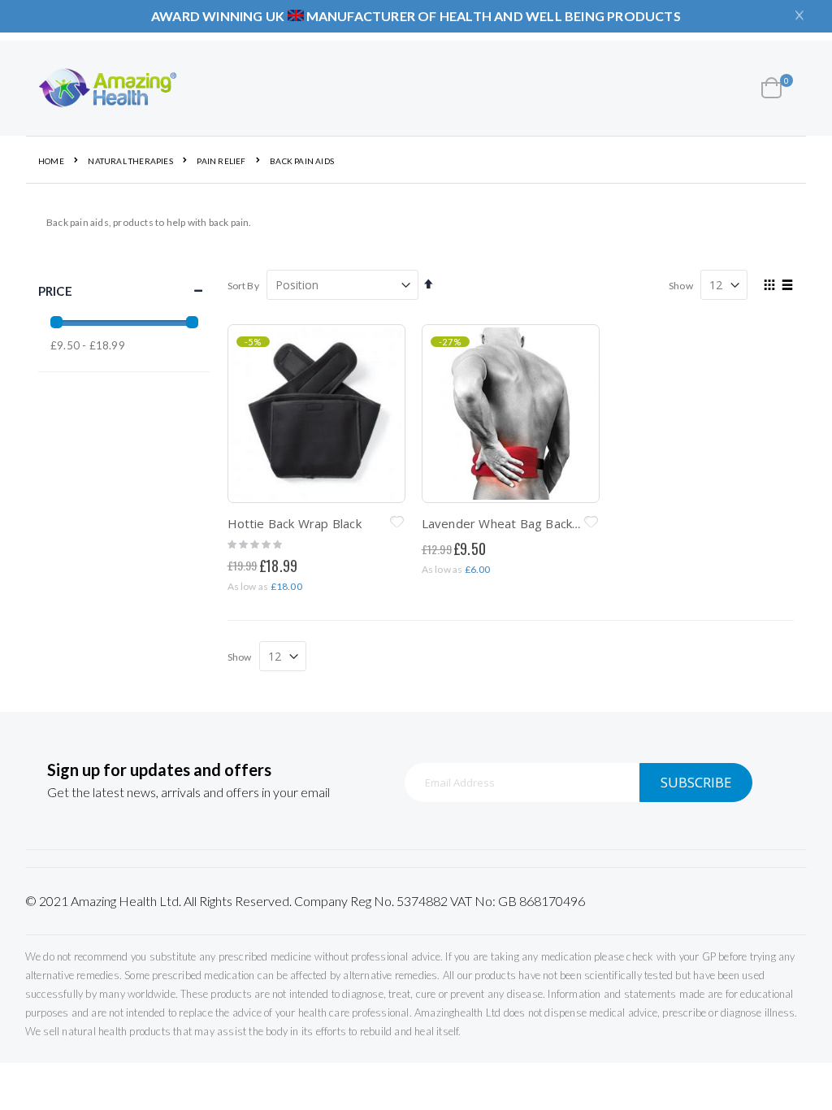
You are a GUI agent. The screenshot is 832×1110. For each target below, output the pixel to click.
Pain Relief (221, 161)
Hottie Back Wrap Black (295, 523)
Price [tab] (55, 291)
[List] (788, 286)
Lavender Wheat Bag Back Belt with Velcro (544, 523)
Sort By (243, 286)
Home (51, 161)
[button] (397, 523)
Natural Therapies (130, 161)
